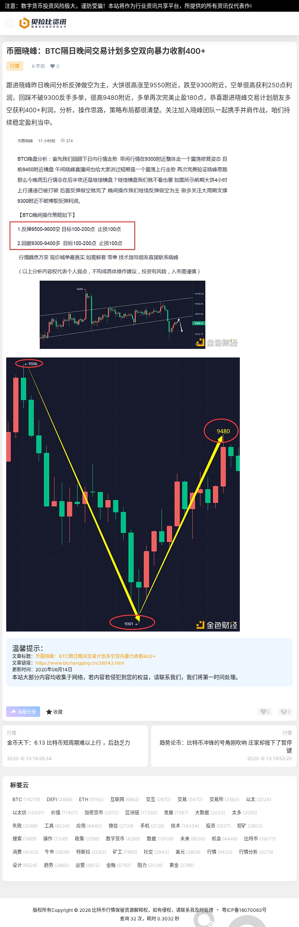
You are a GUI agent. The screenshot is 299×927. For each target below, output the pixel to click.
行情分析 (256, 852)
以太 (258, 799)
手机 (152, 826)
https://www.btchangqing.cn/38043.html (79, 663)
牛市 (57, 852)
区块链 (141, 813)
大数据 (210, 813)
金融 (118, 865)
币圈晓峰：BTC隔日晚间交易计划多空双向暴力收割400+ (95, 656)
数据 (160, 839)
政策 (87, 839)
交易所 (224, 799)
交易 (190, 799)
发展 (176, 813)
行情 (14, 66)
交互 (158, 799)
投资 (218, 826)
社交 (156, 852)
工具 (57, 826)
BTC (26, 799)
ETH (91, 799)
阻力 (150, 865)
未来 (192, 839)
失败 (25, 826)
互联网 (124, 799)
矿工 (125, 852)
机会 (224, 839)
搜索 (24, 839)
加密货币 (101, 813)
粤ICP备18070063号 (244, 910)
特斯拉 (91, 852)
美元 (188, 852)
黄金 (181, 865)
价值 (64, 813)
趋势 (56, 865)
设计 (24, 865)
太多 (244, 813)
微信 (121, 826)
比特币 (260, 839)
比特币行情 (103, 910)
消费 (25, 852)
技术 (185, 826)
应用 (89, 826)
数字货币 (123, 839)
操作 (55, 839)
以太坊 (28, 813)
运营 (88, 865)
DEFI (59, 799)
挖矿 (249, 826)
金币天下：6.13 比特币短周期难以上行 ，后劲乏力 (68, 742)
